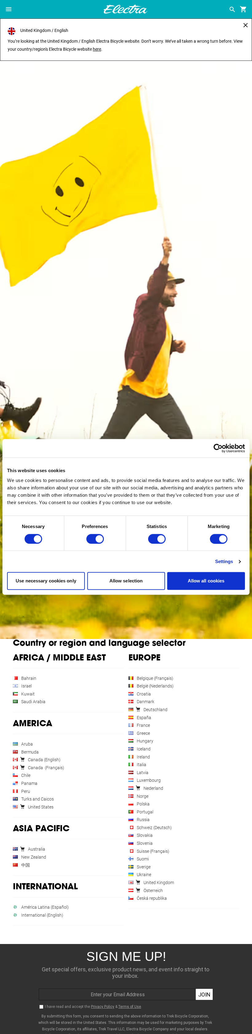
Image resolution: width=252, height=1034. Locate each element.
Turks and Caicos (37, 799)
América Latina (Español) (44, 907)
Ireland (143, 756)
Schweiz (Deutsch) (154, 827)
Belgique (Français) (154, 678)
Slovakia (144, 835)
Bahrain (28, 678)
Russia (143, 819)
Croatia (143, 693)
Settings (224, 561)
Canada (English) (44, 759)
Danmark (145, 701)
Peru (25, 791)
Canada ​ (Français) (45, 767)
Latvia (142, 772)
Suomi (142, 858)
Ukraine (143, 874)
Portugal (144, 811)
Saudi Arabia (32, 701)
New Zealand (33, 857)
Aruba (26, 744)
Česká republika (151, 898)
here (97, 49)
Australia (36, 849)
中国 (25, 865)
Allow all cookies (206, 581)
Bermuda (29, 752)
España (143, 717)
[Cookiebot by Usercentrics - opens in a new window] (218, 448)
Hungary (144, 740)
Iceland (143, 748)
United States (40, 807)
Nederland (153, 788)
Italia (141, 764)
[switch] (95, 539)
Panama (28, 783)
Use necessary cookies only (46, 581)
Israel (26, 685)
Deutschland (155, 709)
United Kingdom (158, 882)
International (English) (41, 915)
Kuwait (27, 693)
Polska (143, 803)
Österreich (153, 890)
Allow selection (126, 581)
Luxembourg (148, 780)
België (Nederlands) (155, 685)
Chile (25, 775)
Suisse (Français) (152, 851)
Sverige (143, 866)
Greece (143, 733)
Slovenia (144, 843)
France (143, 725)
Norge (142, 796)
